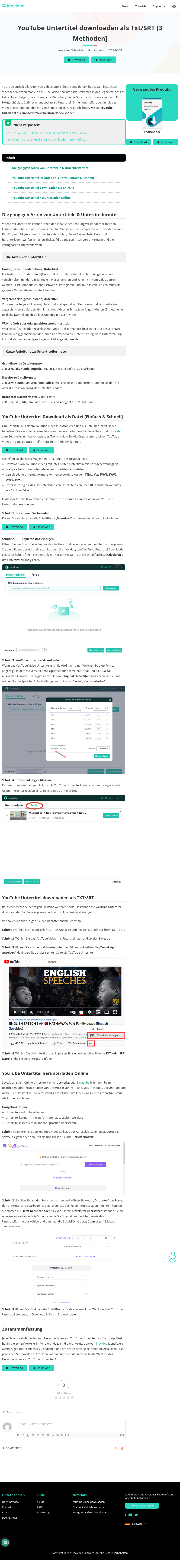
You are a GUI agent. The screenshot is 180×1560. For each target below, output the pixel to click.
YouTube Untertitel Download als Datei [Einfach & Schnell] (53, 178)
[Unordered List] (42, 1435)
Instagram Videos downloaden (90, 1512)
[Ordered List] (38, 1435)
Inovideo (116, 431)
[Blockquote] (47, 1435)
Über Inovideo (10, 1502)
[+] (67, 1435)
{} (62, 1435)
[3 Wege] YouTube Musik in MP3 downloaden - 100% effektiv (47, 140)
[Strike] (33, 1435)
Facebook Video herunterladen (90, 1507)
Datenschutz (9, 1517)
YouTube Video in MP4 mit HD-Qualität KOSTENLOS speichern (49, 133)
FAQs (40, 1507)
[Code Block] (52, 1435)
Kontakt (6, 1507)
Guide (40, 1502)
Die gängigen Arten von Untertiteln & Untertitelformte (50, 168)
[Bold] (18, 1435)
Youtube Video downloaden (88, 1502)
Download (78, 60)
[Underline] (28, 1435)
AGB (4, 1512)
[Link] (57, 1435)
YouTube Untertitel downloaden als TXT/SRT (43, 188)
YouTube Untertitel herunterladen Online (41, 198)
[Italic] (23, 1435)
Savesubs (83, 1082)
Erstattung (43, 1512)
